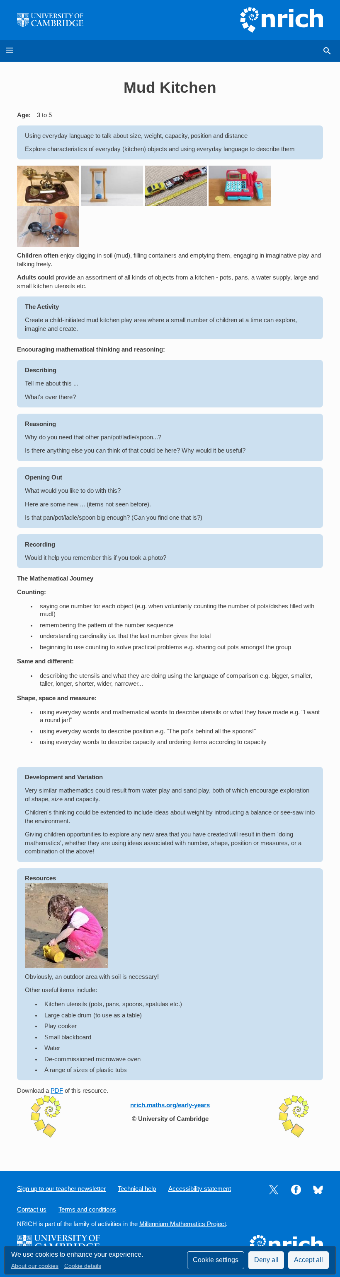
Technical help (137, 1188)
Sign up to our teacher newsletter (61, 1188)
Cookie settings (215, 1259)
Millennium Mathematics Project (182, 1224)
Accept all (308, 1259)
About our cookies (34, 1266)
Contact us (31, 1209)
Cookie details (82, 1266)
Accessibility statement (199, 1188)
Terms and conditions (87, 1209)
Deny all (266, 1259)
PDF (57, 1090)
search (327, 51)
